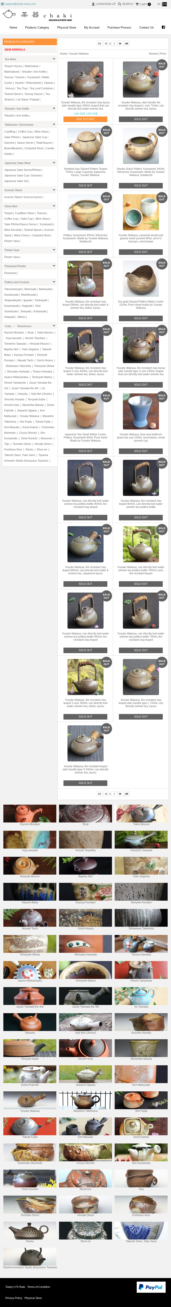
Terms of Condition (38, 1287)
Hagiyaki (27, 305)
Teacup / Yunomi (14, 77)
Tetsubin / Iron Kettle (34, 71)
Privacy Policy (13, 1298)
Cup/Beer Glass (24, 213)
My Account (92, 27)
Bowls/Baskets (13, 148)
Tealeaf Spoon (13, 94)
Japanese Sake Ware (18, 163)
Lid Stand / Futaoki (27, 99)
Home (13, 27)
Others (21, 317)
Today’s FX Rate (15, 1287)
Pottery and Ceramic (17, 282)
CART (145, 4)
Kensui (10, 88)
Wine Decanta (12, 229)
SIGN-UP (110, 4)
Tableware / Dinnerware (19, 124)
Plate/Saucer (44, 142)
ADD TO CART (85, 119)
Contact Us (146, 27)
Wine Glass (41, 131)
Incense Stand (13, 190)
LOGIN (100, 4)
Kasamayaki (11, 305)
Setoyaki (25, 311)
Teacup (41, 213)
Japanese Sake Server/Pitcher (22, 170)
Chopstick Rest (33, 148)
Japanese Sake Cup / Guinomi (22, 175)
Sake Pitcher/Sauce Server (20, 224)
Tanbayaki (41, 300)
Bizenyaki (30, 289)
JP (159, 4)
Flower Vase (11, 241)
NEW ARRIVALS (15, 49)
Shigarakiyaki (12, 300)
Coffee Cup (25, 131)
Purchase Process (119, 27)
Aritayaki (9, 317)
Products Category (37, 27)
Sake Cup (27, 218)
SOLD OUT (141, 119)
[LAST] (127, 43)
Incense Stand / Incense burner (23, 197)
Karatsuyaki (11, 294)
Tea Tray (22, 88)
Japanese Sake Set (16, 181)
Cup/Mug (9, 131)
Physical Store (66, 27)
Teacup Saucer (33, 94)
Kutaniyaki (40, 311)
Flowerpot (10, 273)
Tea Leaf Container (41, 88)
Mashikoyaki (28, 294)
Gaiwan (48, 82)
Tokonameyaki (13, 289)
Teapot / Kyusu (13, 66)
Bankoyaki (45, 289)
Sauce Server (25, 142)
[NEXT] (120, 43)
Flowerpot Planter (15, 266)
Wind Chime (21, 235)
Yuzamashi (46, 224)
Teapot (8, 213)
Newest (153, 53)
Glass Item (11, 206)
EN (165, 4)
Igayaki (27, 300)
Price (163, 53)
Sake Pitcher (12, 137)
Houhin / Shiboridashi (28, 82)
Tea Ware (10, 59)
